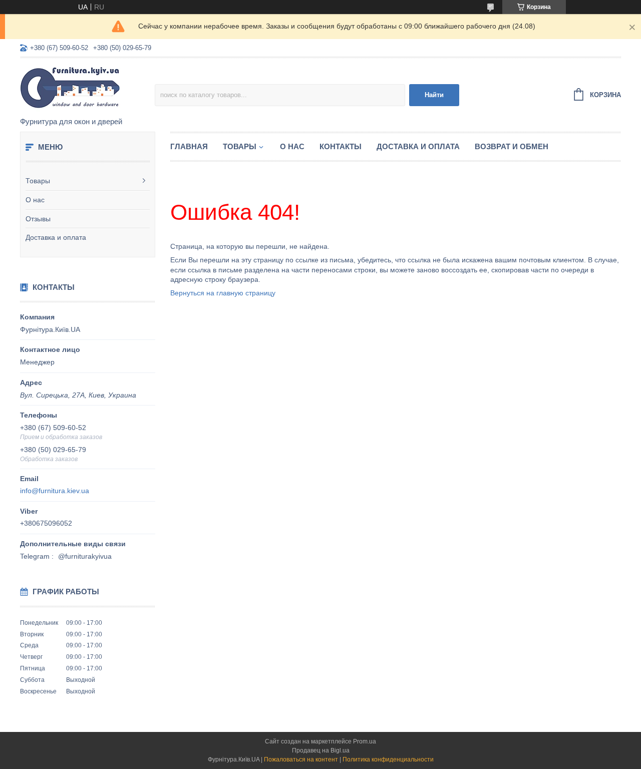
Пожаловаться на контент (301, 759)
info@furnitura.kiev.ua (54, 491)
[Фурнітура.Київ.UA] (87, 88)
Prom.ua (364, 741)
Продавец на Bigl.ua (321, 750)
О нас (35, 200)
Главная (189, 146)
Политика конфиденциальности (388, 759)
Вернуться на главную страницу (222, 293)
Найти (434, 95)
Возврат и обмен (511, 146)
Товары (38, 181)
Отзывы (38, 219)
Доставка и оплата (56, 237)
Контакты (340, 146)
